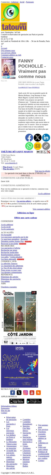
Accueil (4, 48)
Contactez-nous (7, 57)
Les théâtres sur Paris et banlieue (11, 437)
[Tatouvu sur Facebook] (12, 394)
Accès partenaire (7, 229)
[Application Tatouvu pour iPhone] (16, 404)
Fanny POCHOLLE (33, 87)
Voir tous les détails (42, 171)
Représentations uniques (10, 255)
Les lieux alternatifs (8, 259)
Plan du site (5, 410)
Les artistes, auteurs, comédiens (10, 457)
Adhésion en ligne (25, 213)
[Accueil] (10, 21)
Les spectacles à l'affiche (10, 248)
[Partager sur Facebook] (29, 138)
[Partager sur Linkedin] (46, 138)
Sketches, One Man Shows (26, 428)
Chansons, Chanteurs (27, 452)
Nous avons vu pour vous (11, 270)
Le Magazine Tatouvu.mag (11, 443)
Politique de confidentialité (43, 453)
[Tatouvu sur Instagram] (25, 394)
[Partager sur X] (38, 138)
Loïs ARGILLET (23, 87)
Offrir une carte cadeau (25, 217)
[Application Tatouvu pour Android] (34, 404)
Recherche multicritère (10, 252)
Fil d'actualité (6, 235)
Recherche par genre (9, 250)
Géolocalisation (16, 257)
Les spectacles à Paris (10, 424)
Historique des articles (9, 277)
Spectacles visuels (27, 434)
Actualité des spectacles (11, 452)
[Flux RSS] (38, 394)
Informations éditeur (9, 406)
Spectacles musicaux (27, 456)
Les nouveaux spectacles (10, 430)
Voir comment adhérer (41, 209)
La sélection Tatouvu (9, 263)
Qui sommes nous (8, 50)
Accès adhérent (44, 194)
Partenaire (30, 2)
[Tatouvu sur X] (18, 394)
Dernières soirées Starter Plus (12, 241)
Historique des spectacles (11, 279)
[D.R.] (8, 78)
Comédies (26, 419)
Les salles (5, 257)
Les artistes (5, 281)
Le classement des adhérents (12, 266)
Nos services (43, 429)
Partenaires (5, 408)
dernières (24, 239)
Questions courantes (9, 287)
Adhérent (14, 2)
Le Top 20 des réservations (11, 268)
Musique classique (26, 460)
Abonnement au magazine (11, 447)
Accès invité (6, 227)
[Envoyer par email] (38, 146)
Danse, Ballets (25, 465)
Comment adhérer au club (11, 55)
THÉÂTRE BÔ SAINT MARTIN (17, 151)
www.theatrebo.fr (11, 163)
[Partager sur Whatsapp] (29, 146)
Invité (22, 2)
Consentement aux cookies (43, 457)
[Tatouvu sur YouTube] (31, 394)
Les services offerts (8, 53)
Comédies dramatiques (27, 423)
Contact (4, 413)
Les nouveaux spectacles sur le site (14, 237)
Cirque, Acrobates (27, 447)
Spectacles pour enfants (27, 438)
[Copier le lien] (46, 146)
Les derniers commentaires (11, 272)
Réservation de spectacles (11, 418)
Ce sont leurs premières (10, 239)
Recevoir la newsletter (9, 244)
